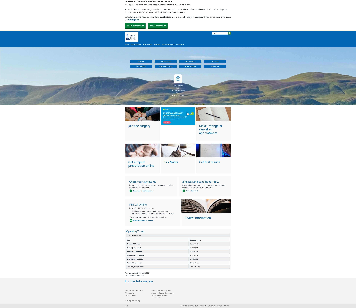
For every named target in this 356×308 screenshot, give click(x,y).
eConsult (141, 61)
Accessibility (203, 305)
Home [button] (127, 44)
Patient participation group (161, 290)
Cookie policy (211, 305)
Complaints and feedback (134, 290)
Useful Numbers (190, 66)
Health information (165, 66)
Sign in (126, 305)
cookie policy (133, 20)
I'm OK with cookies (135, 26)
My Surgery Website (192, 305)
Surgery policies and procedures (162, 293)
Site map (226, 305)
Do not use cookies (157, 26)
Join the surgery (165, 61)
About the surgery (168, 44)
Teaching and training (132, 300)
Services (157, 44)
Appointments (136, 44)
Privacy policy (129, 293)
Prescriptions (147, 44)
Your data (219, 305)
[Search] (229, 33)
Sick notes (215, 61)
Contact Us (180, 44)
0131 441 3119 (178, 95)
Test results (215, 66)
